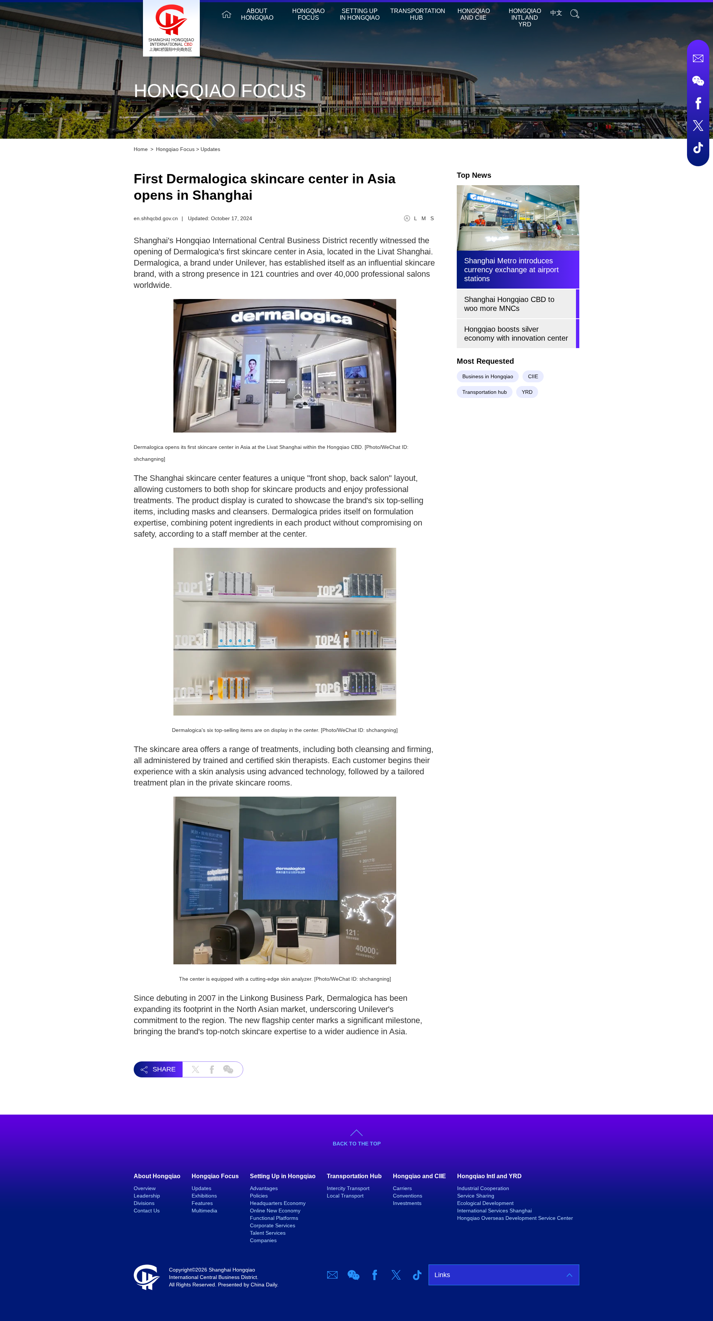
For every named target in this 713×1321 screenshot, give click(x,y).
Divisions (144, 1203)
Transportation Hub (417, 14)
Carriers (402, 1188)
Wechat (698, 81)
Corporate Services (272, 1225)
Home (226, 14)
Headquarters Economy (278, 1203)
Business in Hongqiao (487, 376)
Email (698, 58)
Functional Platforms (274, 1218)
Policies (259, 1196)
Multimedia (204, 1211)
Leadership (147, 1196)
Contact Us (147, 1211)
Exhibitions (204, 1196)
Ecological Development (485, 1203)
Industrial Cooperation (483, 1188)
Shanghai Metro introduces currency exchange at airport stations (511, 270)
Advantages (264, 1188)
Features (202, 1203)
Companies (263, 1240)
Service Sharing (475, 1196)
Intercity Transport (348, 1188)
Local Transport (345, 1196)
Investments (407, 1203)
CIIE (533, 376)
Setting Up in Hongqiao (360, 14)
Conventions (407, 1196)
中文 (556, 13)
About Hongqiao (257, 14)
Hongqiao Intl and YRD (525, 18)
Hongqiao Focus (308, 14)
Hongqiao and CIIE (474, 14)
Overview (145, 1188)
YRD (527, 392)
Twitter (698, 125)
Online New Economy (275, 1211)
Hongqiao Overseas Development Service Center (515, 1218)
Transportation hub (484, 392)
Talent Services (268, 1233)
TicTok (698, 147)
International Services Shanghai (494, 1211)
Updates (210, 149)
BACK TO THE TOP (357, 1144)
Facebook (698, 103)
